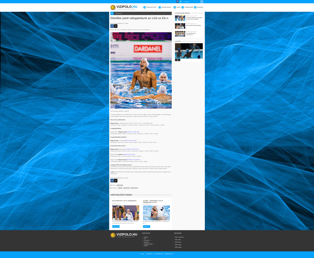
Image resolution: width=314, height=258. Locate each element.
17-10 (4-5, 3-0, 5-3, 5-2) (132, 149)
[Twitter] (115, 26)
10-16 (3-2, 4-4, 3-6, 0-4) (133, 159)
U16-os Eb (120, 185)
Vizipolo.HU (126, 234)
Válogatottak (134, 188)
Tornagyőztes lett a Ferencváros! (191, 34)
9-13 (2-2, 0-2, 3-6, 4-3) (133, 132)
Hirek (120, 188)
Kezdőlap (149, 253)
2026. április (178, 247)
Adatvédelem (158, 253)
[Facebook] (112, 26)
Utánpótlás (127, 188)
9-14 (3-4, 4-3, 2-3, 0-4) (129, 154)
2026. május (178, 244)
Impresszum (168, 253)
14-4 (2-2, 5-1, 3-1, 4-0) (130, 140)
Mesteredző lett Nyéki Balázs (193, 25)
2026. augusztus (179, 237)
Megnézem (116, 226)
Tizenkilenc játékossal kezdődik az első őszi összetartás (194, 18)
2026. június (178, 242)
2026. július (178, 239)
